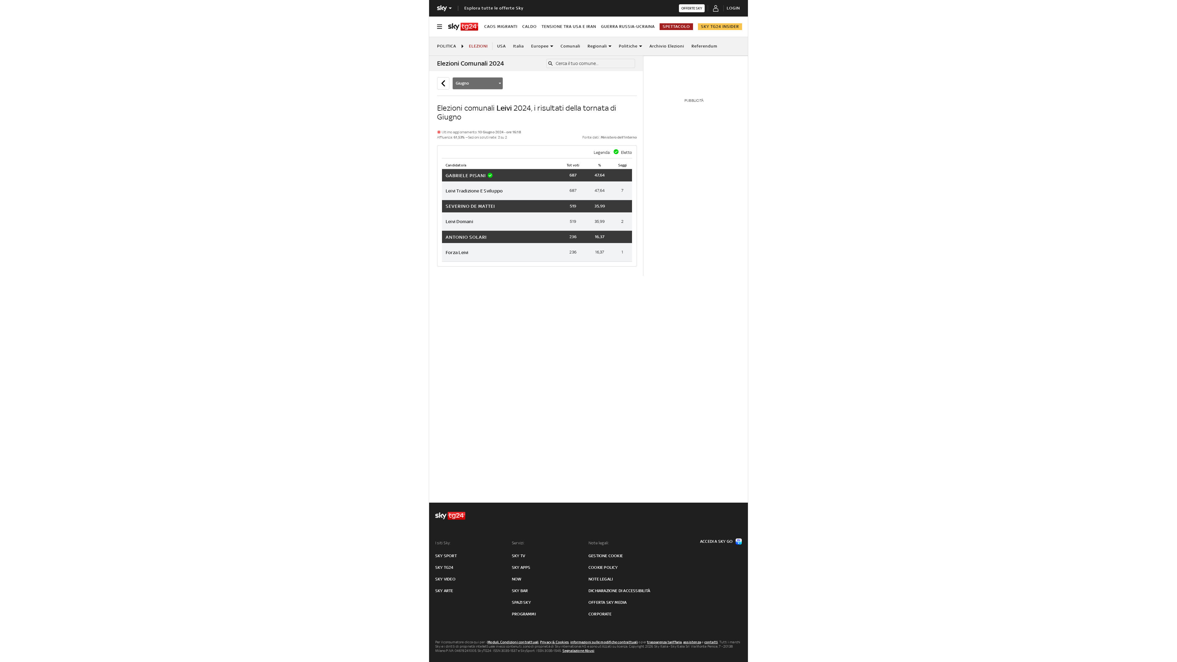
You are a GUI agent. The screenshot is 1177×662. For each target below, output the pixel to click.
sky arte (444, 590)
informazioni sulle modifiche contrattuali (604, 642)
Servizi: (518, 543)
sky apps (521, 567)
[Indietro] (443, 83)
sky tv (518, 556)
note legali (600, 579)
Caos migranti (500, 26)
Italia (518, 46)
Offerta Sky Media (607, 602)
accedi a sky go (716, 541)
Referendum (704, 46)
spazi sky (521, 602)
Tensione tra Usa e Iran (569, 26)
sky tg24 (444, 567)
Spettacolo (676, 26)
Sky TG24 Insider (720, 26)
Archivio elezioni (666, 46)
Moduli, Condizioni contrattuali (513, 642)
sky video (445, 579)
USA (501, 46)
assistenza (692, 642)
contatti (711, 642)
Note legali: (598, 543)
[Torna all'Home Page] (463, 27)
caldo (529, 26)
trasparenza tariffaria (664, 642)
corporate (599, 614)
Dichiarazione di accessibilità (619, 590)
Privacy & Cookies (554, 642)
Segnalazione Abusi (578, 651)
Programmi (524, 614)
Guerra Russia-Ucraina (628, 26)
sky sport (446, 556)
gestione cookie (605, 556)
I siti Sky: (443, 543)
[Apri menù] (439, 27)
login (733, 8)
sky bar (520, 590)
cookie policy (603, 567)
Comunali (570, 46)
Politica (446, 46)
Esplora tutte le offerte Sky (494, 8)
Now (517, 579)
